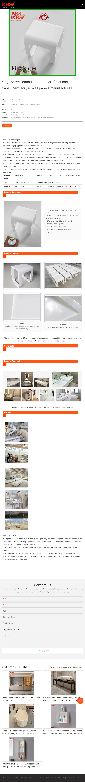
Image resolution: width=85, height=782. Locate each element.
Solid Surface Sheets (64, 667)
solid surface (58, 176)
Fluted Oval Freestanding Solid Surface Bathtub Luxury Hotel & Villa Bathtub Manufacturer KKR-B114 (19, 732)
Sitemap (79, 778)
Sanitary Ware (77, 667)
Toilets (52, 667)
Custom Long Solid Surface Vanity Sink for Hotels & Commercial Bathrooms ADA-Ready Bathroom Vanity (62, 699)
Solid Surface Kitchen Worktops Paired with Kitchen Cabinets (21, 699)
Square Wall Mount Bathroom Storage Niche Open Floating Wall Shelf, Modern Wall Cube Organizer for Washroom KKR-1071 (62, 732)
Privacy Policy (71, 778)
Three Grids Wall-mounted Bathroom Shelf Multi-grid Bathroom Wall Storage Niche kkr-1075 (21, 765)
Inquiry (7, 125)
